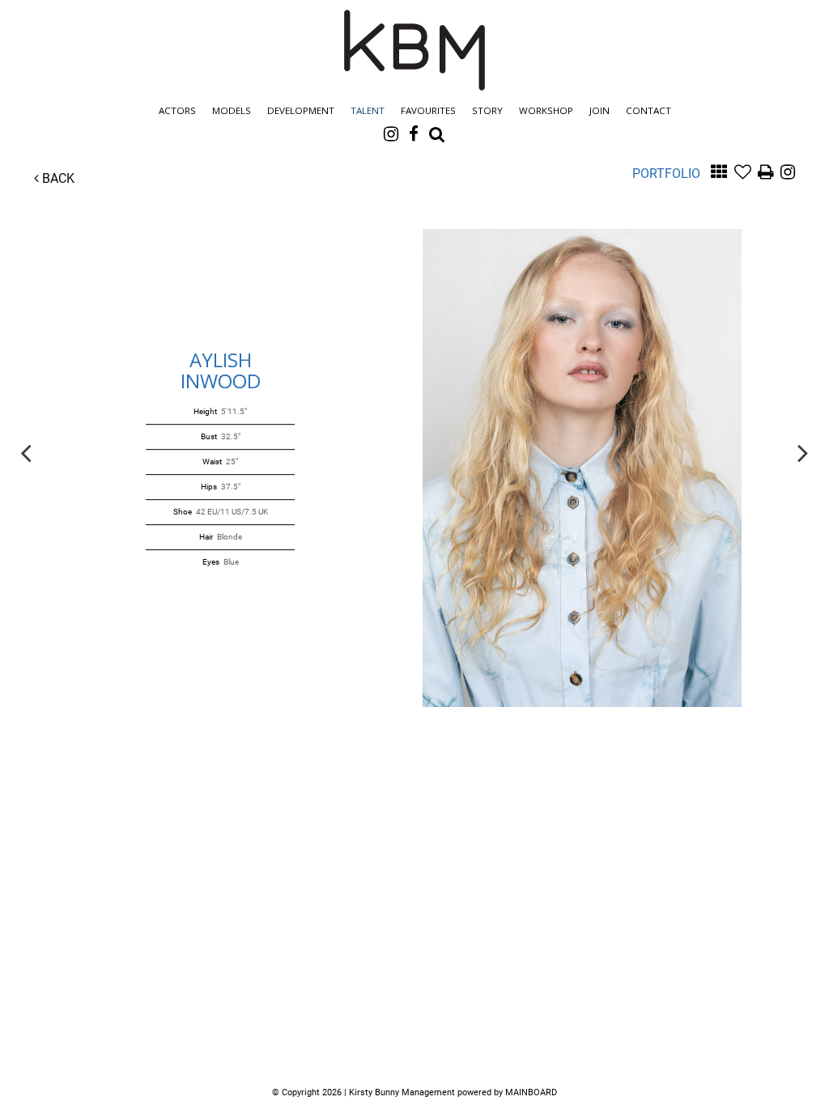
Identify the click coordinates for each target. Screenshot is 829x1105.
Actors (177, 110)
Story (487, 110)
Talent (368, 110)
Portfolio (666, 173)
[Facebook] (414, 133)
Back (56, 178)
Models (231, 110)
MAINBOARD (531, 1092)
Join (599, 110)
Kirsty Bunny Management (414, 50)
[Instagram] (391, 133)
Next (803, 452)
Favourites (428, 110)
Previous (26, 452)
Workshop (546, 110)
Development (300, 110)
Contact (648, 110)
